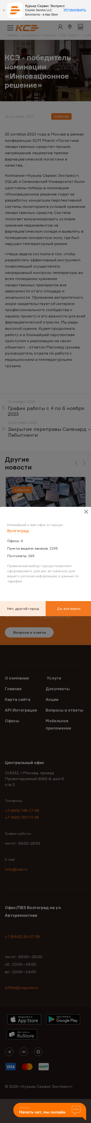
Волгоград (18, 530)
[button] (49, 1112)
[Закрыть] (3, 10)
